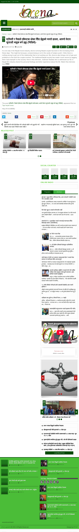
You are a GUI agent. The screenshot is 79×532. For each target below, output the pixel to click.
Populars (47, 192)
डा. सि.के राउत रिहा (55, 234)
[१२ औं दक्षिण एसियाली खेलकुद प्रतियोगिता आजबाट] (45, 247)
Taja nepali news (8, 105)
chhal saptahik (5, 527)
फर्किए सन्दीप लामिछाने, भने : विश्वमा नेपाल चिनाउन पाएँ (56, 417)
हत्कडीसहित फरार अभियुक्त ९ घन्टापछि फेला (60, 372)
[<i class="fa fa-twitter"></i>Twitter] (70, 1)
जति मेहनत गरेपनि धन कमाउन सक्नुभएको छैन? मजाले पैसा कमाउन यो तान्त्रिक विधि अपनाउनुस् (58, 258)
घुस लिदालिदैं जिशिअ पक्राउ (35, 150)
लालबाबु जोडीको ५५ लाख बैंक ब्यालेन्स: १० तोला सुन (14, 151)
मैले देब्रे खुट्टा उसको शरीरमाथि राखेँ (52, 210)
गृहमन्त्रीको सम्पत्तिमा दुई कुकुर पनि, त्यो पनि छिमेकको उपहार (60, 439)
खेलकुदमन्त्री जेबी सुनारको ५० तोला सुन (55, 430)
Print (63, 47)
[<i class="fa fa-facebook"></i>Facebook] (67, 1)
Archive (59, 192)
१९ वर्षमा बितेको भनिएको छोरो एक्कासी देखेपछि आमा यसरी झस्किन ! (57, 286)
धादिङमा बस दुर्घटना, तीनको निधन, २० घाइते (54, 298)
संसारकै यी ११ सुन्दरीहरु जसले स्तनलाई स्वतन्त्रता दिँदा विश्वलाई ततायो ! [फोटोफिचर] (57, 222)
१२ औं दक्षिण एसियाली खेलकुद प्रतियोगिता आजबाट (61, 245)
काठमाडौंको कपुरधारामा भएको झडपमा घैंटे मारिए (62, 309)
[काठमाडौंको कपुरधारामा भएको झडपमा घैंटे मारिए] (45, 311)
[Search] (76, 23)
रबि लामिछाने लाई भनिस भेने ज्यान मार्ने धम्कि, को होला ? (23, 471)
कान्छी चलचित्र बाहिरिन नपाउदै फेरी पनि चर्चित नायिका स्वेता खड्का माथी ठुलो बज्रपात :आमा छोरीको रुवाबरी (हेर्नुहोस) (62, 272)
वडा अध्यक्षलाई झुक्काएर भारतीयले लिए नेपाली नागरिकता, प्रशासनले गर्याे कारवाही (64, 151)
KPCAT (75, 527)
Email (71, 47)
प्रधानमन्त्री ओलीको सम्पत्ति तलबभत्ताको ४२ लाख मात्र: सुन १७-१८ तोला (38, 29)
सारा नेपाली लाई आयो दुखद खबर (17, 480)
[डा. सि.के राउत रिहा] (45, 236)
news (9, 113)
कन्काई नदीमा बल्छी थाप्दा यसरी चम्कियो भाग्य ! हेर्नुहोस (23, 490)
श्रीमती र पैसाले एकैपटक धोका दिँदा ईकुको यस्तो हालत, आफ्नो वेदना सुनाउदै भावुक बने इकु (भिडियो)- (36, 103)
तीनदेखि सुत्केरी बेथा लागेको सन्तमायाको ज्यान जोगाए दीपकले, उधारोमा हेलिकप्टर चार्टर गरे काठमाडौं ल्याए (22, 462)
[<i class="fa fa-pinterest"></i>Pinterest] (76, 1)
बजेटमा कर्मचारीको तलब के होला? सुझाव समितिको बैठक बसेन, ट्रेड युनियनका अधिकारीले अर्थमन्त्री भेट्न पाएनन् (59, 444)
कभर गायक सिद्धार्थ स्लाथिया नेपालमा (53, 426)
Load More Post (59, 453)
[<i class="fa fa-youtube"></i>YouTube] (73, 1)
